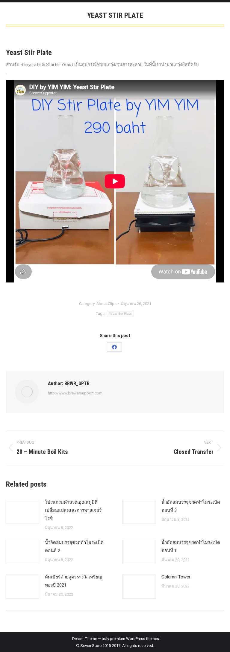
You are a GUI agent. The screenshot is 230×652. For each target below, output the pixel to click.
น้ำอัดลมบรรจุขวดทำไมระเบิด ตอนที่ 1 (190, 546)
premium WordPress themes (134, 638)
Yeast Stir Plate (120, 313)
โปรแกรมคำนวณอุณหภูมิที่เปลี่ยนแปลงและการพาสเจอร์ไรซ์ (73, 510)
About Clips (106, 303)
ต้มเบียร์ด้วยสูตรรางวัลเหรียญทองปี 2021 (73, 581)
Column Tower (175, 577)
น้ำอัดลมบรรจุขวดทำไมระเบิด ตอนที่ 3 (190, 506)
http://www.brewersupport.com (75, 393)
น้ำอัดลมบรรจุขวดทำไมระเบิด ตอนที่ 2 (74, 546)
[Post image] (22, 512)
